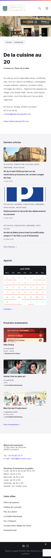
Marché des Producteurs (15, 408)
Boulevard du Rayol (12, 353)
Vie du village (18, 167)
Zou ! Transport (10, 521)
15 (36, 287)
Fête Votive (9, 345)
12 (19, 287)
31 (7, 302)
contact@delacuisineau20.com (17, 114)
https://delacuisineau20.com (16, 121)
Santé (36, 164)
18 (13, 292)
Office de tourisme (11, 502)
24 (7, 297)
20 (25, 292)
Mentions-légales (12, 551)
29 (37, 297)
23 (43, 292)
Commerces (18, 42)
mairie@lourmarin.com (21, 458)
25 (13, 297)
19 (19, 292)
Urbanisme (8, 167)
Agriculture (19, 164)
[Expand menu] (47, 8)
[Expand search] (39, 8)
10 (7, 287)
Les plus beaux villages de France (17, 525)
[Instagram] (27, 546)
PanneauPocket (10, 530)
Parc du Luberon (10, 512)
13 (25, 287)
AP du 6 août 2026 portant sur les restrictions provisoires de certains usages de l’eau (24, 174)
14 (31, 287)
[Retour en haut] (45, 544)
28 (13, 278)
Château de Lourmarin (12, 507)
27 (7, 278)
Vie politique (21, 207)
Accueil (9, 42)
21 (31, 292)
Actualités (8, 164)
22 (37, 292)
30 (43, 297)
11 (13, 287)
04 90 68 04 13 (15, 455)
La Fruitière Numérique (13, 385)
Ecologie (29, 164)
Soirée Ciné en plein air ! (15, 376)
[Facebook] (23, 546)
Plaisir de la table (22, 68)
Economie (18, 204)
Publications (28, 204)
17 (7, 292)
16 (42, 287)
